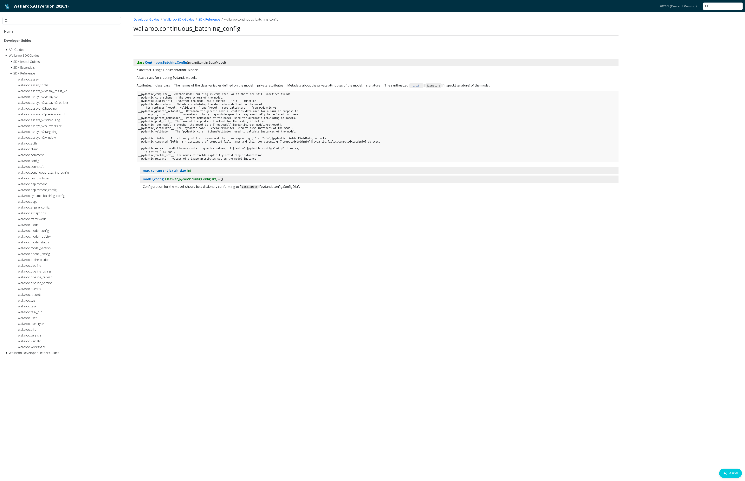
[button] (679, 6)
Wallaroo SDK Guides (179, 19)
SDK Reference (209, 19)
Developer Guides (146, 19)
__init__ (416, 85)
